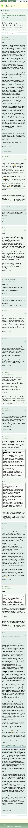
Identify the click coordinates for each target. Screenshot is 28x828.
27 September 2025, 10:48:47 (8, 209)
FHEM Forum (9, 6)
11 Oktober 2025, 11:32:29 (7, 340)
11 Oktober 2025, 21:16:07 (7, 374)
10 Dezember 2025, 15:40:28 (7, 635)
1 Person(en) (4, 274)
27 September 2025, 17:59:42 (8, 281)
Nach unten (4, 33)
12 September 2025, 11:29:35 (8, 39)
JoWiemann (7, 279)
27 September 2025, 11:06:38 (8, 230)
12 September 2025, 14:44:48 (8, 159)
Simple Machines (17, 826)
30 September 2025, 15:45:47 (8, 312)
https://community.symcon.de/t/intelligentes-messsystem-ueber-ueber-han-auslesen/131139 (14, 746)
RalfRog (6, 156)
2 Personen (4, 151)
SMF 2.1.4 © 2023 (10, 826)
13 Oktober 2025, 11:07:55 (7, 525)
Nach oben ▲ (23, 824)
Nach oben (3, 816)
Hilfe (3, 824)
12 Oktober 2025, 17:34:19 (7, 410)
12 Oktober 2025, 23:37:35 (7, 438)
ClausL (6, 37)
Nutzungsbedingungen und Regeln (12, 824)
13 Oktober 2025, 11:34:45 (7, 588)
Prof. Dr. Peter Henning (11, 207)
